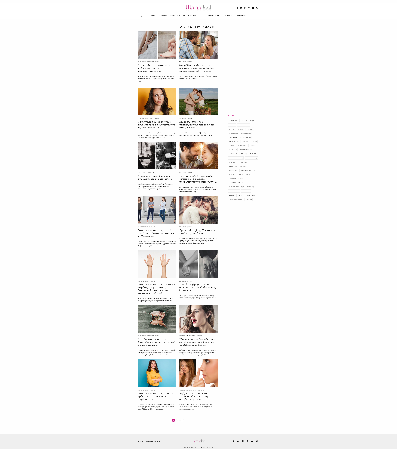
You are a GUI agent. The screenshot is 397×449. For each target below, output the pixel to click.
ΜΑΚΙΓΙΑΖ (244, 162)
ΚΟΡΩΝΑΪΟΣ (233, 162)
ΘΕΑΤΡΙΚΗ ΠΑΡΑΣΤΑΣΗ (236, 158)
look (240, 129)
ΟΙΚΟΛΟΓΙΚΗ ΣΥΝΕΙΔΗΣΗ (248, 170)
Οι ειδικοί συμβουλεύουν (146, 62)
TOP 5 (231, 145)
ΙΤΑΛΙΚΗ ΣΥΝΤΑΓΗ (251, 158)
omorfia (233, 137)
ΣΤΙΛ (240, 174)
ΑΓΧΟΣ (252, 145)
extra (232, 125)
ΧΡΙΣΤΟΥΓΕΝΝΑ (234, 191)
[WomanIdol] (198, 8)
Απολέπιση (233, 154)
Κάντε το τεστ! (143, 227)
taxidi (246, 141)
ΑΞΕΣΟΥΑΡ (233, 149)
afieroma (233, 121)
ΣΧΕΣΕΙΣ (250, 187)
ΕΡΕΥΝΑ (244, 154)
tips (254, 141)
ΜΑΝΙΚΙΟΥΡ (233, 166)
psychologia (234, 141)
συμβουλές (251, 195)
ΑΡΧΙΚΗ (140, 441)
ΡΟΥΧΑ (232, 174)
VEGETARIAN (242, 145)
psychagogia (245, 137)
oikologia (233, 133)
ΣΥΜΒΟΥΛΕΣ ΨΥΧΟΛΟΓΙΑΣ (236, 187)
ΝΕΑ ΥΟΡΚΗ (233, 170)
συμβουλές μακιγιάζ (235, 199)
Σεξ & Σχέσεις (183, 62)
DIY (252, 121)
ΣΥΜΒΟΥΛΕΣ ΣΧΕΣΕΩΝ (236, 182)
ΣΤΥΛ (248, 174)
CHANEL (243, 121)
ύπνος (249, 199)
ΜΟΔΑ (243, 166)
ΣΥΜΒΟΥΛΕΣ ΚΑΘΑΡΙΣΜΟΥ (236, 178)
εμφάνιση (246, 191)
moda (250, 129)
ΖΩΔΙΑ (253, 154)
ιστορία (240, 195)
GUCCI (232, 129)
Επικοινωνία (148, 441)
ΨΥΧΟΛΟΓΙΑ (158, 62)
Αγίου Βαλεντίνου (246, 149)
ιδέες (231, 195)
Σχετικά (157, 441)
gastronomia (243, 125)
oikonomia (246, 133)
